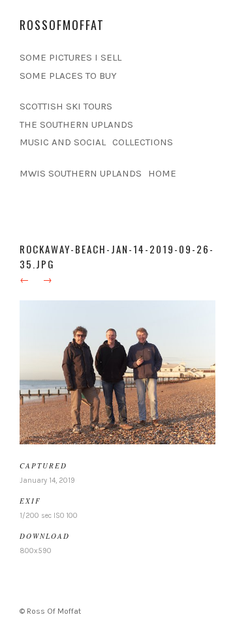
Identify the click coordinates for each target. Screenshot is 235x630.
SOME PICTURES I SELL (70, 57)
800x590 (36, 551)
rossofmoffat (62, 24)
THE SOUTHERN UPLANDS (76, 124)
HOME (162, 173)
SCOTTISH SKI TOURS (66, 106)
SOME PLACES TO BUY (68, 75)
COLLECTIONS (142, 142)
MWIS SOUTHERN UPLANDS (81, 173)
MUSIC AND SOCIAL (63, 142)
